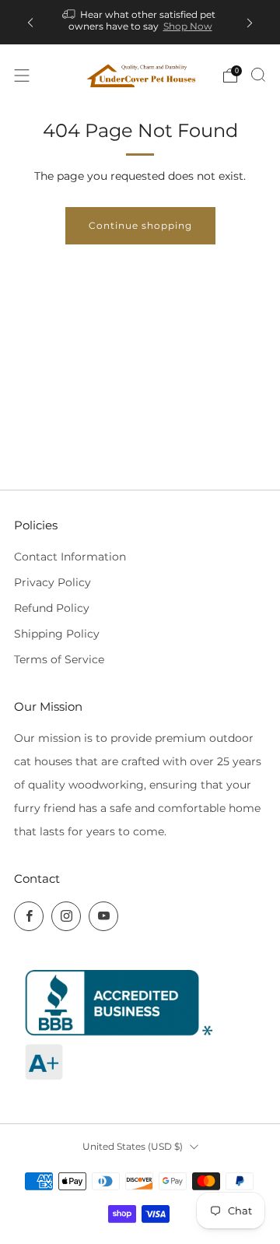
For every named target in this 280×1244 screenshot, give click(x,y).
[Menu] (22, 75)
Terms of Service (59, 659)
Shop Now (187, 26)
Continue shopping (140, 225)
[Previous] (30, 22)
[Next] (249, 22)
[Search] (258, 75)
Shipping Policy (57, 633)
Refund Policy (51, 608)
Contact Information (70, 556)
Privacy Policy (52, 582)
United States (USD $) (132, 1146)
